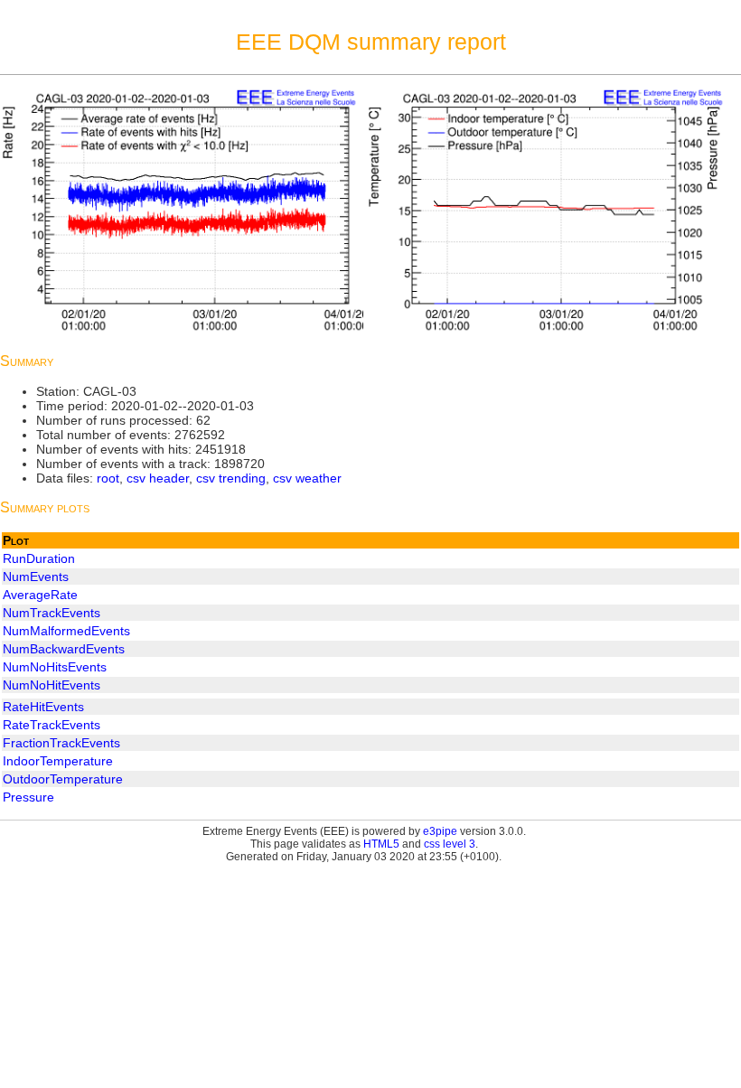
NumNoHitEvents (51, 685)
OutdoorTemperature (63, 779)
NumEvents (36, 576)
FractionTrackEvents (61, 743)
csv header (158, 478)
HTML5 (381, 844)
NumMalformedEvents (66, 631)
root (108, 478)
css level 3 (449, 844)
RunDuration (39, 558)
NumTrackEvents (51, 612)
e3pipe (440, 831)
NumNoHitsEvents (55, 667)
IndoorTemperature (58, 761)
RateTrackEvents (51, 725)
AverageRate (40, 594)
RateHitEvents (43, 706)
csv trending (231, 478)
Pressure (28, 797)
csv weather (307, 478)
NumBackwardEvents (64, 649)
